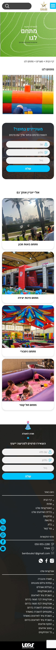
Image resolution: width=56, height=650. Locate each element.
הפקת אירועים (45, 624)
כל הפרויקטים (45, 632)
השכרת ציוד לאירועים (41, 595)
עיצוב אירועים (45, 628)
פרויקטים (47, 516)
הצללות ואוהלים (44, 587)
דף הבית (50, 61)
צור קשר (48, 528)
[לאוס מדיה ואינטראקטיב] (28, 645)
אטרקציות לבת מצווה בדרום (38, 603)
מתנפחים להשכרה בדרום (39, 607)
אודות (49, 503)
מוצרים (39, 61)
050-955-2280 (42, 544)
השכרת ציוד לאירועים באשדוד (37, 615)
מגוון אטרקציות (45, 591)
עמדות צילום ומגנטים (41, 582)
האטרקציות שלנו (44, 508)
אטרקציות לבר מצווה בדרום (38, 599)
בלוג (50, 524)
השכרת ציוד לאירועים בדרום (38, 619)
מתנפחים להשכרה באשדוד (39, 611)
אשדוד (47, 548)
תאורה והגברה (45, 578)
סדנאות (48, 520)
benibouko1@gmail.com (36, 553)
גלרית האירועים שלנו (42, 512)
